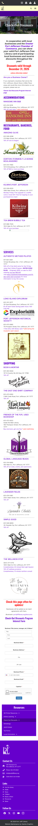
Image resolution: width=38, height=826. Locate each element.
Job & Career (8, 727)
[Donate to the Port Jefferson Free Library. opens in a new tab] (26, 3)
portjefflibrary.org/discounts (22, 614)
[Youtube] (18, 813)
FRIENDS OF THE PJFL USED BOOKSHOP (16, 416)
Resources (19, 707)
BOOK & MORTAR (11, 367)
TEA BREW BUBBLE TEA (14, 220)
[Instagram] (14, 813)
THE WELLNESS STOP (13, 559)
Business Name (19, 642)
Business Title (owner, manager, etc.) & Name (19, 628)
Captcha (19, 686)
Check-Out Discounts (10, 720)
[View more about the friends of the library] (30, 3)
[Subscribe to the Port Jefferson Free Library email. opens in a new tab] (22, 3)
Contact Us (7, 761)
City (19, 657)
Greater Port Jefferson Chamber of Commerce (19, 46)
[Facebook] (5, 813)
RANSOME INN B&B (12, 101)
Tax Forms (7, 731)
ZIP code (19, 664)
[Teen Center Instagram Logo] (23, 813)
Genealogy (7, 723)
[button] (31, 8)
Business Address (19, 650)
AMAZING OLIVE (11, 133)
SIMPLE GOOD (10, 519)
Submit (19, 698)
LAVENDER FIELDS (12, 492)
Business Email (19, 679)
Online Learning (9, 716)
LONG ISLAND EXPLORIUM (15, 299)
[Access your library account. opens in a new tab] (35, 3)
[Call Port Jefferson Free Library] (3, 3)
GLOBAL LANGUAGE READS (16, 459)
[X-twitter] (9, 813)
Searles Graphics (27, 824)
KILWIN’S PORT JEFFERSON (16, 185)
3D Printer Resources (10, 713)
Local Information (9, 734)
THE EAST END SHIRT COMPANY (18, 391)
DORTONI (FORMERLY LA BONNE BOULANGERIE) (18, 160)
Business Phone (19, 672)
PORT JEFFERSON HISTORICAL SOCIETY (17, 320)
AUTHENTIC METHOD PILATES (17, 256)
